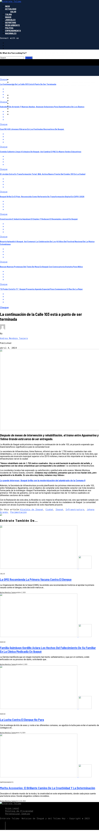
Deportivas (10, 22)
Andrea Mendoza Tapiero (14, 338)
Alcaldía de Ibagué (31, 509)
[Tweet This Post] (52, 91)
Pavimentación (18, 512)
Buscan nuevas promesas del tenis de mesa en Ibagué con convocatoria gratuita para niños (41, 266)
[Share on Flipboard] (52, 94)
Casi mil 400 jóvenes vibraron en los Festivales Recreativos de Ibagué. (32, 129)
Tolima (8, 14)
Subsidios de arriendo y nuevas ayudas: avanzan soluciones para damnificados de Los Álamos (42, 106)
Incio (7, 6)
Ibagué (59, 509)
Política (9, 28)
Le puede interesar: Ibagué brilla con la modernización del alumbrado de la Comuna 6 (42, 480)
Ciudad (49, 509)
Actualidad (10, 9)
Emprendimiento (13, 30)
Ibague (8, 17)
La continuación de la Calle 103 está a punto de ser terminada (28, 84)
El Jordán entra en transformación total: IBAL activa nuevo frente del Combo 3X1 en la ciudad (42, 174)
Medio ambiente (12, 25)
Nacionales (10, 33)
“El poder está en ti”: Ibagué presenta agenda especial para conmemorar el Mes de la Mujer (41, 289)
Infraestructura (75, 509)
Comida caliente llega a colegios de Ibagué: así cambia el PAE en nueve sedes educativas (40, 151)
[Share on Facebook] (52, 89)
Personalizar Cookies (17, 813)
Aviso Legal (12, 808)
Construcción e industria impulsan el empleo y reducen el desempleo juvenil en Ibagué (39, 219)
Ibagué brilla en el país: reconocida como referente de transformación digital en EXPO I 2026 (42, 196)
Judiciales (10, 19)
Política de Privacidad (19, 811)
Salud (13, 11)
